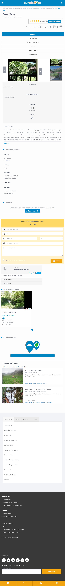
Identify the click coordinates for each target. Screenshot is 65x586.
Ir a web (9, 283)
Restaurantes (8, 470)
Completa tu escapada (9, 337)
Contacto (5, 535)
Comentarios (8, 202)
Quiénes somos (7, 527)
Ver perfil (31, 273)
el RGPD (10, 260)
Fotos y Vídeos (33, 38)
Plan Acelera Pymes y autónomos (12, 505)
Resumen (32, 34)
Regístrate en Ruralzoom (10, 516)
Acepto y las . (15, 260)
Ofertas (33, 46)
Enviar (58, 260)
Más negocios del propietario (11, 289)
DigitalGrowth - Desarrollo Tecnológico (13, 529)
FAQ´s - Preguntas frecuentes (11, 537)
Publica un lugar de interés (9, 366)
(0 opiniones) (44, 21)
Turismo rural (8, 425)
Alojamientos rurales (10, 430)
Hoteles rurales (8, 445)
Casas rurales (8, 435)
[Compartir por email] (50, 26)
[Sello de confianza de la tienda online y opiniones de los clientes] (8, 543)
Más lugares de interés (21, 366)
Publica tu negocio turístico (10, 502)
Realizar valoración (55, 21)
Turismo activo (8, 455)
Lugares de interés (33, 50)
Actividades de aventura (11, 460)
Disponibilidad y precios (33, 42)
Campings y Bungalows (11, 450)
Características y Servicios (12, 149)
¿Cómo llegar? (33, 54)
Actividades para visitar (11, 465)
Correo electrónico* (7, 568)
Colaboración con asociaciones (11, 532)
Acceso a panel (7, 499)
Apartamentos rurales (10, 440)
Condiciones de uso (20, 260)
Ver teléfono (9, 279)
